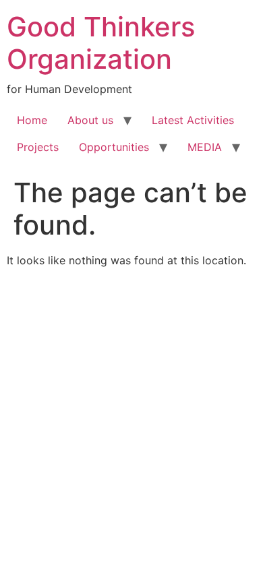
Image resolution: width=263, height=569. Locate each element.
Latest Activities (193, 120)
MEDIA (204, 147)
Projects (38, 147)
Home (32, 120)
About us (90, 120)
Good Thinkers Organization (101, 43)
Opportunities (114, 147)
